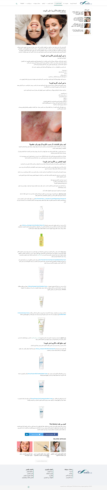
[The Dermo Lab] (86, 3)
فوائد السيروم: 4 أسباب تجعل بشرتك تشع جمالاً (26, 454)
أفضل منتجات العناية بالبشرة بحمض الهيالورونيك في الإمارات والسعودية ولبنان (41, 455)
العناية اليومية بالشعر (28, 475)
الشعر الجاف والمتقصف (27, 477)
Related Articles (59, 439)
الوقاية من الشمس (48, 477)
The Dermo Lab (62, 12)
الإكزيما (51, 475)
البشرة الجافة (49, 473)
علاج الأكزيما (39, 254)
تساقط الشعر (30, 471)
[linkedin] (27, 434)
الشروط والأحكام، (69, 486)
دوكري (70, 473)
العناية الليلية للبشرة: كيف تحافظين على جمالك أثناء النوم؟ (58, 454)
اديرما (71, 471)
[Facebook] (33, 489)
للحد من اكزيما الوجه (36, 337)
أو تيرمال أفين (69, 475)
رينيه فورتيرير (69, 477)
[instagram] (24, 487)
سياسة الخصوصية (63, 486)
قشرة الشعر (30, 473)
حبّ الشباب (50, 471)
